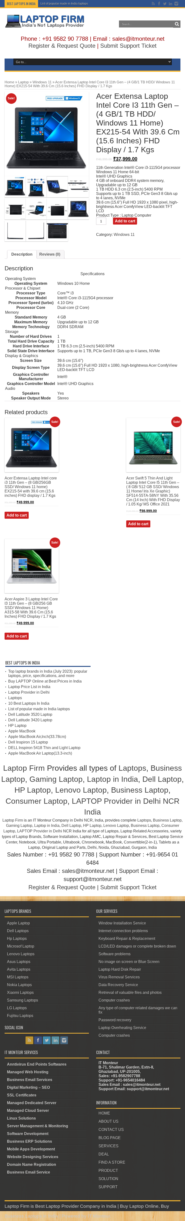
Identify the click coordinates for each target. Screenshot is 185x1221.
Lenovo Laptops (20, 954)
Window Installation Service (122, 923)
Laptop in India (112, 779)
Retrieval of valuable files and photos (130, 992)
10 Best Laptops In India (28, 703)
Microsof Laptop (20, 946)
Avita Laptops (18, 969)
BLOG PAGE (110, 1138)
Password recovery (115, 1020)
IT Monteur (99, 1216)
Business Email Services (29, 1080)
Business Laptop (139, 790)
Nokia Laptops (19, 985)
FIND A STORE (112, 1162)
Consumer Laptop (36, 801)
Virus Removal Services (119, 977)
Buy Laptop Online (139, 1206)
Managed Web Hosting (27, 1072)
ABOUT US (109, 1121)
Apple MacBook (21, 731)
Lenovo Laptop (81, 790)
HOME (104, 1113)
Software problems (115, 954)
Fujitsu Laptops (20, 1016)
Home (9, 82)
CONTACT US (111, 1130)
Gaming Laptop (56, 779)
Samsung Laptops (22, 1000)
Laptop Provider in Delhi (29, 692)
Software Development (27, 1134)
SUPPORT (108, 1187)
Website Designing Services (32, 1157)
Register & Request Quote (61, 45)
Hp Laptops (17, 938)
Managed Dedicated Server (31, 1103)
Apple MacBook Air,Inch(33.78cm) (37, 737)
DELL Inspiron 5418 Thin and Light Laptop (44, 748)
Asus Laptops (18, 962)
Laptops (15, 698)
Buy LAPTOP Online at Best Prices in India (45, 681)
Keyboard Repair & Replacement (127, 938)
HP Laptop (17, 725)
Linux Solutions (21, 1118)
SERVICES (109, 1146)
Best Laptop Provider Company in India (75, 1206)
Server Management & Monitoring (37, 1126)
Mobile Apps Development (31, 1149)
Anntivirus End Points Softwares (36, 1064)
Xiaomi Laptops (20, 992)
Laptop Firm (24, 768)
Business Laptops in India (31, 1216)
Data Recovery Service (118, 985)
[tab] (22, 254)
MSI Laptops (17, 977)
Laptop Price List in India (29, 687)
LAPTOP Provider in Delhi (39, 831)
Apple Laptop (18, 923)
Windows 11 (42, 82)
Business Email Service (28, 1172)
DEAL (104, 1154)
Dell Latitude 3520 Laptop (30, 714)
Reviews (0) (49, 254)
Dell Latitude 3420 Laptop (30, 720)
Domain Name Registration (31, 1164)
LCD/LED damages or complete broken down (137, 946)
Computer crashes (114, 1000)
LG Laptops (17, 1008)
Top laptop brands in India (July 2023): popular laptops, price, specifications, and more (47, 673)
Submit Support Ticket (128, 45)
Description (22, 254)
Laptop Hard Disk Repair (120, 969)
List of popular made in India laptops (64, 3)
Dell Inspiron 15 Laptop (28, 742)
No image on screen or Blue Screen (129, 962)
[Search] (176, 24)
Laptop (23, 82)
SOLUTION (108, 1179)
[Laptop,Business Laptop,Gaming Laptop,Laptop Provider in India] (45, 27)
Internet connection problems (123, 931)
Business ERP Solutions (29, 1141)
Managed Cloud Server (28, 1110)
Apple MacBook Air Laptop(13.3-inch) (40, 753)
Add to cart (125, 221)
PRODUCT (108, 1170)
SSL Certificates (21, 1095)
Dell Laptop (162, 779)
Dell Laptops (18, 931)
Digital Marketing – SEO (28, 1087)
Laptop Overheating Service (122, 1028)
